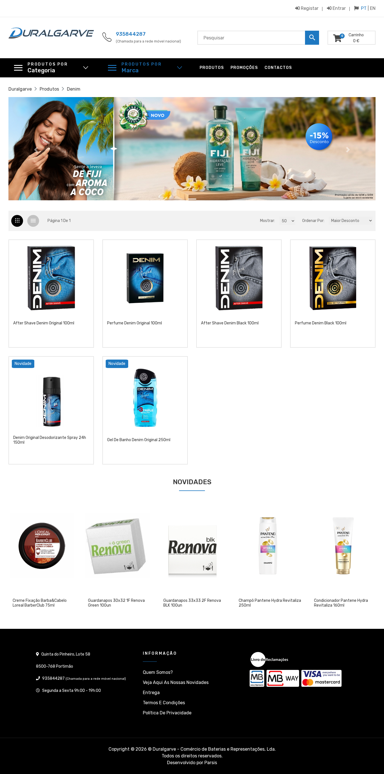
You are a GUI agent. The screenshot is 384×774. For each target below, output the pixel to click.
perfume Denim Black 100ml (320, 323)
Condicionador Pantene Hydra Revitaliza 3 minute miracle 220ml (344, 603)
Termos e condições (164, 702)
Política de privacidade (167, 712)
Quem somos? (158, 672)
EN (373, 8)
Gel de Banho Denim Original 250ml (138, 440)
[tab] (17, 221)
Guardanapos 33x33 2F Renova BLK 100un (117, 603)
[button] (36, 149)
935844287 (131, 34)
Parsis (210, 762)
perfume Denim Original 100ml (134, 323)
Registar (309, 8)
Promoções (244, 67)
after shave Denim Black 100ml (230, 323)
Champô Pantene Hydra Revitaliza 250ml (194, 603)
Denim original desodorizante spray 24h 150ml (49, 440)
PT (364, 8)
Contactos (278, 67)
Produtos (212, 67)
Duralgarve (20, 89)
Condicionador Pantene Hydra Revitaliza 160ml (266, 603)
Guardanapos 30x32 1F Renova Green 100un (41, 603)
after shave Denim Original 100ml (43, 323)
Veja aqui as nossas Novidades (176, 682)
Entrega (151, 692)
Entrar (338, 8)
